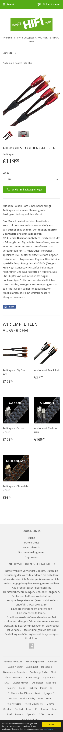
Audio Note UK (15, 667)
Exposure (51, 682)
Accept (51, 724)
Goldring (11, 688)
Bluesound (46, 667)
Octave (50, 703)
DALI (7, 682)
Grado (22, 688)
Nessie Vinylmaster (34, 703)
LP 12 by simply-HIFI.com (19, 693)
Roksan (44, 709)
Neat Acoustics (14, 703)
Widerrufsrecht (31, 547)
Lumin (38, 693)
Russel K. (19, 714)
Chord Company (13, 677)
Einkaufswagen (51, 4)
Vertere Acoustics (30, 719)
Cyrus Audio (49, 677)
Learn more (48, 729)
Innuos (43, 688)
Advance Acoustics (13, 661)
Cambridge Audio (39, 672)
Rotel (9, 714)
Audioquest (32, 667)
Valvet (51, 714)
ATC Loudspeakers (35, 661)
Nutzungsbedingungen (31, 552)
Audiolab (52, 661)
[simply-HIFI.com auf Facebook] (31, 647)
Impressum (31, 557)
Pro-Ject (19, 709)
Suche (31, 537)
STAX (41, 714)
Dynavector (37, 682)
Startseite (7, 52)
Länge (6, 172)
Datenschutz (31, 542)
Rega (28, 709)
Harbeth (33, 688)
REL (36, 709)
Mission (13, 698)
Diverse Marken (20, 682)
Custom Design (32, 677)
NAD (40, 698)
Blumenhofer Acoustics (14, 672)
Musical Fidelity (27, 698)
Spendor (31, 714)
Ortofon (7, 709)
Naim (48, 698)
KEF (52, 688)
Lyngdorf (49, 693)
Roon (54, 709)
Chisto (54, 672)
